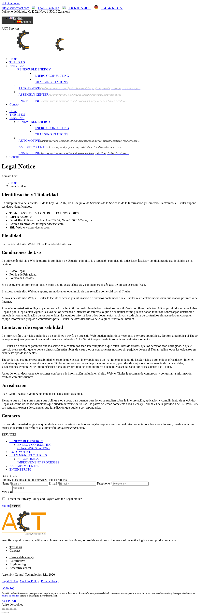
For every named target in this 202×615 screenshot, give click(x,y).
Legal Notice (10, 581)
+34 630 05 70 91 (79, 8)
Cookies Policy (29, 581)
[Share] (7, 609)
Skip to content (11, 3)
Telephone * (104, 483)
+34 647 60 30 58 (112, 8)
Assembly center (20, 568)
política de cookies (10, 595)
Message (7, 491)
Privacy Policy (50, 581)
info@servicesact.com (15, 8)
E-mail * (54, 483)
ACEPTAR (9, 601)
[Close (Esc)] (3, 609)
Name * (6, 483)
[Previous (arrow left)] (3, 612)
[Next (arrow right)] (7, 612)
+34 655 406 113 (48, 8)
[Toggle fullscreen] (11, 609)
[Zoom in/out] (15, 609)
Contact (14, 550)
